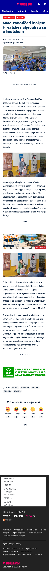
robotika (7, 391)
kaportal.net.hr (9, 554)
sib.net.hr (38, 554)
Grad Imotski (9, 17)
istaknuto (25, 388)
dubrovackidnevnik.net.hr (13, 548)
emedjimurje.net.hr (10, 551)
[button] (5, 4)
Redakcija (7, 40)
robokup (35, 388)
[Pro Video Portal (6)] (24, 241)
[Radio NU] (24, 4)
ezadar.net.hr (26, 551)
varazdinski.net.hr (25, 554)
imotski (15, 388)
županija (17, 391)
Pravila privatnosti (35, 533)
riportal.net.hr (31, 548)
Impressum (7, 530)
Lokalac (20, 17)
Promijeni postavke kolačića (14, 536)
